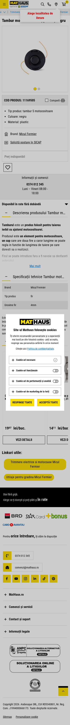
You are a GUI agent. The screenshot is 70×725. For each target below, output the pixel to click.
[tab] (35, 360)
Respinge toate (22, 402)
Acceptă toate (48, 402)
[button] (23, 360)
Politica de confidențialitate (40, 348)
